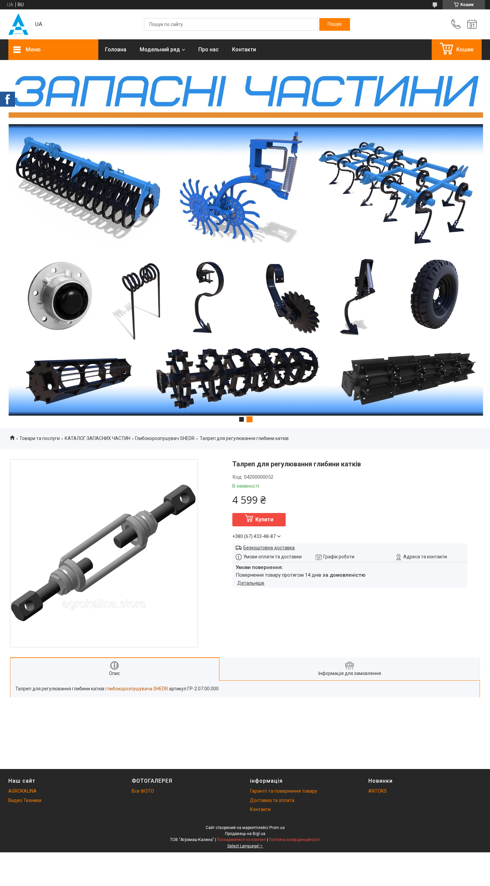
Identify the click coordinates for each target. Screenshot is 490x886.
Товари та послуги (39, 438)
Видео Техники (24, 800)
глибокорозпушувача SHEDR (136, 688)
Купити (264, 519)
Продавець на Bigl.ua (245, 833)
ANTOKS (377, 791)
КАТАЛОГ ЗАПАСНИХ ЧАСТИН (97, 438)
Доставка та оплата (272, 800)
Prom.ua (277, 827)
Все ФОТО (143, 791)
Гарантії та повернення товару (283, 791)
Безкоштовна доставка (269, 547)
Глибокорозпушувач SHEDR (165, 438)
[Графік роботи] (472, 24)
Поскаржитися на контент (241, 839)
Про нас (208, 49)
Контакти (244, 49)
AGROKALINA (22, 791)
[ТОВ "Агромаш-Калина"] (18, 24)
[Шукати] (334, 24)
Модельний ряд (160, 49)
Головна (115, 49)
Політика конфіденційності (294, 839)
